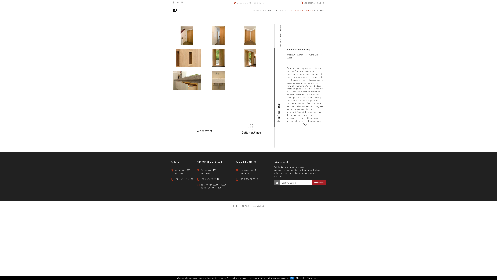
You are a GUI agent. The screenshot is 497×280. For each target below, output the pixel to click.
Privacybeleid (257, 206)
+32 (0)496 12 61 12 (314, 3)
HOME (256, 10)
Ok (292, 278)
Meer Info (300, 278)
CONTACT (319, 10)
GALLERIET (281, 10)
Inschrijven (319, 183)
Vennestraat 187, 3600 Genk (250, 3)
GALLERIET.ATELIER (300, 10)
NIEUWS (267, 10)
